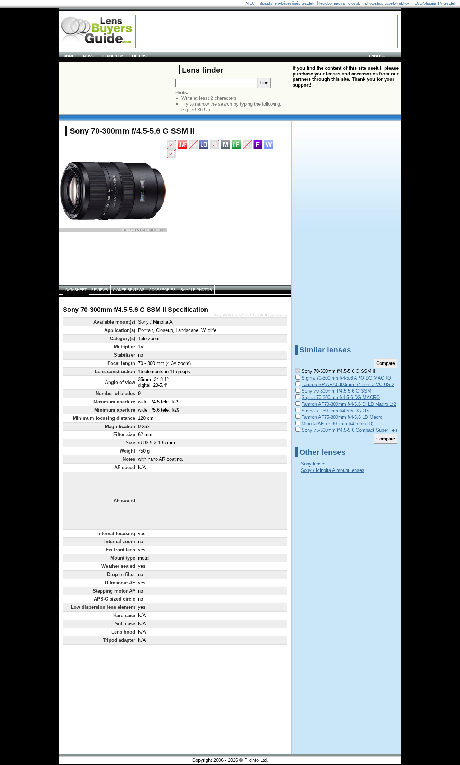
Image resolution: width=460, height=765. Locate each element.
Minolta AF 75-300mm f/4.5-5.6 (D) (337, 423)
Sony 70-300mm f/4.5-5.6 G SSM (336, 391)
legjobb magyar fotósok (339, 3)
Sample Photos (196, 290)
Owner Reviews (128, 290)
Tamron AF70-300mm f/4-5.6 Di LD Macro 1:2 (349, 404)
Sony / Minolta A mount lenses (332, 470)
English (377, 56)
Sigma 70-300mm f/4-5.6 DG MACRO (341, 397)
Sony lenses (314, 464)
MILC (250, 3)
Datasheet (76, 290)
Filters (139, 56)
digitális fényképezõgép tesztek (287, 3)
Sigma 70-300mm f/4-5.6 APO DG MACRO (346, 378)
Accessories (162, 290)
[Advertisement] (266, 31)
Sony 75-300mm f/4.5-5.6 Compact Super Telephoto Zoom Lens (368, 430)
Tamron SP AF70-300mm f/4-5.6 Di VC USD (348, 384)
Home (69, 56)
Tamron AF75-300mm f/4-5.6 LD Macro (342, 417)
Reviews (99, 290)
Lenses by (112, 56)
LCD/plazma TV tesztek (435, 3)
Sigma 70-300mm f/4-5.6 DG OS (335, 410)
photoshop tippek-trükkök (387, 3)
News (88, 56)
